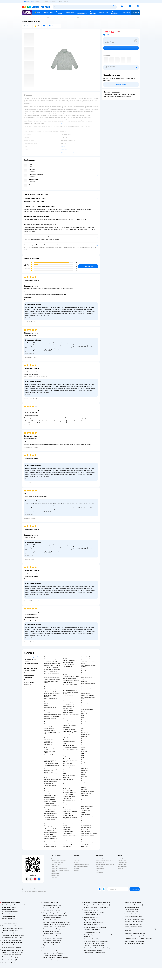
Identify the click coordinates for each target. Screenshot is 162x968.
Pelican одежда (85, 743)
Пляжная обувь (85, 703)
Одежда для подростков (69, 765)
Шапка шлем (84, 823)
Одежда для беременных (69, 741)
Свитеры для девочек (68, 671)
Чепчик (83, 812)
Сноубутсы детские (68, 815)
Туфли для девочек (67, 727)
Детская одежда (53, 18)
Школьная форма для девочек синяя (51, 674)
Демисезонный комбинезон (70, 747)
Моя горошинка (48, 775)
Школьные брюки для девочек (52, 689)
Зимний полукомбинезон (69, 805)
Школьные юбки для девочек (51, 671)
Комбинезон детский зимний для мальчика (51, 806)
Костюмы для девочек (68, 706)
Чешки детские (67, 827)
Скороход (84, 681)
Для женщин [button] (28, 673)
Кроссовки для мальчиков (69, 725)
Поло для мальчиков (49, 803)
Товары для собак (122, 862)
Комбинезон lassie (67, 763)
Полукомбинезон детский (69, 770)
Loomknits (84, 736)
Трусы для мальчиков (86, 804)
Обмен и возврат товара (57, 862)
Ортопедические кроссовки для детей (88, 666)
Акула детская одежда (87, 709)
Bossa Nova (84, 751)
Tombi (82, 679)
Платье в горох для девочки (70, 719)
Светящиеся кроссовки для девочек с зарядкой (70, 732)
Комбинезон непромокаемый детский (70, 760)
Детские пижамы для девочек (70, 668)
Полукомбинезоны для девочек (71, 714)
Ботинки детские (85, 693)
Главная (24, 18)
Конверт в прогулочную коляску (50, 752)
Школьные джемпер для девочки (50, 708)
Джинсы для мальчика (49, 824)
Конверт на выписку (49, 728)
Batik (82, 755)
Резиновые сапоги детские (70, 835)
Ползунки (65, 756)
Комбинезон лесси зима (69, 775)
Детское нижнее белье (87, 806)
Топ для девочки (85, 810)
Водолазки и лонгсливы (68, 18)
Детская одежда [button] (29, 675)
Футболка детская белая (69, 800)
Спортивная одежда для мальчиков (50, 786)
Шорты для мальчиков (49, 815)
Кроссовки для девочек (69, 729)
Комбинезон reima (67, 751)
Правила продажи (56, 864)
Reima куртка (66, 777)
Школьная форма (48, 657)
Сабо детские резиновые (87, 695)
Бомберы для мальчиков (50, 813)
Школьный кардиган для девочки (50, 702)
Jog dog (65, 840)
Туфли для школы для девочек (51, 691)
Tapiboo (65, 837)
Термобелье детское (68, 794)
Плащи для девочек (68, 779)
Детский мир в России (28, 891)
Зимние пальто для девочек (51, 832)
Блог (97, 870)
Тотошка (83, 745)
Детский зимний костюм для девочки (70, 693)
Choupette (84, 722)
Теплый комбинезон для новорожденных (50, 760)
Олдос (83, 715)
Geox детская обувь (68, 842)
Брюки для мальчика (49, 791)
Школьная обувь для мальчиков (52, 693)
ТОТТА (83, 785)
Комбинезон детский (68, 745)
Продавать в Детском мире (58, 860)
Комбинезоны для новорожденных (48, 741)
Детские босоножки (86, 677)
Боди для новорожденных (50, 735)
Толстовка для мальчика (50, 799)
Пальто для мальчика (49, 809)
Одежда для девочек (68, 662)
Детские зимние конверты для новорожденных (52, 757)
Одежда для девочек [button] (30, 666)
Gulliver (83, 711)
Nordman (65, 825)
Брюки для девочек (68, 700)
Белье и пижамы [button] (29, 682)
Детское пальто (67, 798)
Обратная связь (55, 875)
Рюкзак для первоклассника (88, 821)
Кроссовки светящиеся (69, 823)
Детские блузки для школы (51, 667)
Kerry (82, 730)
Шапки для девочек (86, 825)
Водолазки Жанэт (92, 18)
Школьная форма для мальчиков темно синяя (52, 711)
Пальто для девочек (68, 682)
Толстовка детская (67, 781)
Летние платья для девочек (70, 702)
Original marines (85, 734)
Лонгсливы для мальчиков (50, 821)
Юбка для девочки (48, 834)
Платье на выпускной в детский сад (52, 733)
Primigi (83, 663)
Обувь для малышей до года (51, 763)
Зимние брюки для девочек (70, 721)
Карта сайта (54, 877)
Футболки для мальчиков (50, 793)
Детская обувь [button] (28, 677)
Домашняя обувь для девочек (70, 735)
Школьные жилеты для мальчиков (50, 696)
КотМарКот (84, 789)
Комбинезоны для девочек (69, 678)
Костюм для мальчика (49, 797)
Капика (83, 726)
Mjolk (82, 757)
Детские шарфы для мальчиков (89, 833)
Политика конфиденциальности (59, 868)
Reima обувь (84, 671)
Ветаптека (120, 868)
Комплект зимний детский (69, 792)
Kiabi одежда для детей (87, 781)
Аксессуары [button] (27, 685)
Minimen (83, 759)
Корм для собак (122, 864)
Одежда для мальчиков (50, 819)
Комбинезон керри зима (69, 790)
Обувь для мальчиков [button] (30, 668)
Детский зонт (84, 846)
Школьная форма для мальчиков (52, 663)
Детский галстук (85, 831)
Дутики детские (85, 687)
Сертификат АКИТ (56, 873)
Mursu (83, 700)
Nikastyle (83, 738)
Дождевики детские (68, 788)
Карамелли (84, 766)
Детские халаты (85, 802)
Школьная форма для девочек (51, 659)
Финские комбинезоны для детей (70, 772)
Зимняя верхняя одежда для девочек (70, 685)
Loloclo (83, 747)
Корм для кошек (122, 860)
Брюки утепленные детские (70, 811)
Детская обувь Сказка (86, 657)
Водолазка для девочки (69, 723)
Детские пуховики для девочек (71, 676)
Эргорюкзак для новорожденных (48, 745)
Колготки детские (86, 793)
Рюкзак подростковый (87, 816)
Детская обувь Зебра (86, 659)
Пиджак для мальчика (68, 802)
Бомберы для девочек (68, 704)
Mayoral (83, 728)
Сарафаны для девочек (50, 684)
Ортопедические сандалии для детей (89, 684)
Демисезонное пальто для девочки (69, 657)
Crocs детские (66, 829)
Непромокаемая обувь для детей (88, 698)
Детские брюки (67, 807)
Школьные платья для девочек (51, 677)
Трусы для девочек (86, 797)
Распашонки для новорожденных (48, 738)
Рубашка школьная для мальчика (52, 679)
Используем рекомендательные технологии (33, 889)
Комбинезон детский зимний (70, 749)
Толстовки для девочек (50, 836)
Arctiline (83, 783)
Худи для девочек (67, 708)
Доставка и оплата (56, 858)
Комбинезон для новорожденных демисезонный (52, 778)
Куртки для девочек (68, 712)
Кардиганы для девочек (50, 844)
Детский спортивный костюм (70, 758)
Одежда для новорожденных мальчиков (51, 766)
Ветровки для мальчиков (50, 789)
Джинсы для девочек (68, 695)
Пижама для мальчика (49, 811)
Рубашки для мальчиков (50, 801)
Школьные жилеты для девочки (52, 716)
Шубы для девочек (67, 666)
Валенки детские (67, 846)
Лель (82, 753)
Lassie (82, 719)
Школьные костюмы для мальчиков (50, 699)
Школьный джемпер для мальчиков (50, 719)
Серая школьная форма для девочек (51, 682)
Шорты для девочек (68, 688)
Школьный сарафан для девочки (52, 714)
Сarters (83, 749)
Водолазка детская (67, 786)
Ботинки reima (85, 675)
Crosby (83, 762)
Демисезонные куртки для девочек (69, 673)
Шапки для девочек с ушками (88, 842)
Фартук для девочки (49, 687)
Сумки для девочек (86, 844)
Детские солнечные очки (87, 837)
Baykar (83, 774)
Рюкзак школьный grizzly (50, 661)
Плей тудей (84, 713)
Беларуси (43, 891)
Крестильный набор (49, 754)
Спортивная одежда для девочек (71, 680)
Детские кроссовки (68, 831)
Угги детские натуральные (69, 844)
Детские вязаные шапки (87, 835)
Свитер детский (67, 809)
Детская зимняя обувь (87, 689)
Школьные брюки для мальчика (52, 665)
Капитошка (84, 778)
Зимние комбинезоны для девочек (50, 839)
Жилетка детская (67, 784)
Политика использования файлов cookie (60, 871)
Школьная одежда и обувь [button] (32, 657)
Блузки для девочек (68, 710)
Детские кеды (85, 705)
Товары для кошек (122, 858)
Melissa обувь (84, 691)
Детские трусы (85, 808)
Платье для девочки (49, 830)
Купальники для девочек (87, 791)
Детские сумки (85, 829)
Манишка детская (85, 840)
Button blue (84, 732)
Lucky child (84, 776)
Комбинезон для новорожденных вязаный (50, 773)
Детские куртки (67, 754)
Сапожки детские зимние (87, 661)
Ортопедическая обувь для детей (70, 818)
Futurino (83, 740)
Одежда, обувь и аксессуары (36, 18)
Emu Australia (84, 770)
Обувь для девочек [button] (29, 670)
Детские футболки (67, 767)
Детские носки (85, 795)
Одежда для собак (122, 866)
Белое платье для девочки (69, 697)
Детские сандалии (86, 668)
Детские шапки (85, 818)
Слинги (64, 743)
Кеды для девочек (67, 737)
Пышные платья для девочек (70, 660)
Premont (83, 764)
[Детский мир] (36, 7)
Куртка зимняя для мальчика (51, 795)
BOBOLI (83, 787)
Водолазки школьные (49, 722)
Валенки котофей (85, 673)
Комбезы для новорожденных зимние (51, 748)
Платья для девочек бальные (51, 842)
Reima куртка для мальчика (51, 826)
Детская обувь (66, 813)
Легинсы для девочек (68, 664)
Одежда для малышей (49, 730)
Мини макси (84, 768)
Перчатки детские (86, 827)
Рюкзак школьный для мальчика (52, 669)
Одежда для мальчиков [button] (31, 663)
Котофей (83, 707)
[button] (135, 12)
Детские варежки (85, 814)
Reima (82, 717)
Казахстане (37, 891)
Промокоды (54, 866)
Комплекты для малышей (50, 781)
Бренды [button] (26, 680)
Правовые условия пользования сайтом (43, 888)
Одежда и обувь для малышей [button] (30, 660)
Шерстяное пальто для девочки (71, 716)
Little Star (83, 772)
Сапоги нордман (67, 821)
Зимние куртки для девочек (70, 690)
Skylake (46, 705)
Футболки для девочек (50, 846)
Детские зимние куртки (69, 796)
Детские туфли (66, 739)
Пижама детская (85, 800)
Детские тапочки (67, 833)
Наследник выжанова (86, 724)
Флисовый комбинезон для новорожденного (51, 769)
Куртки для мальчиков (49, 783)
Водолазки (81, 18)
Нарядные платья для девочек (51, 828)
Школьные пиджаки (49, 724)
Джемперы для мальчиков (50, 817)
